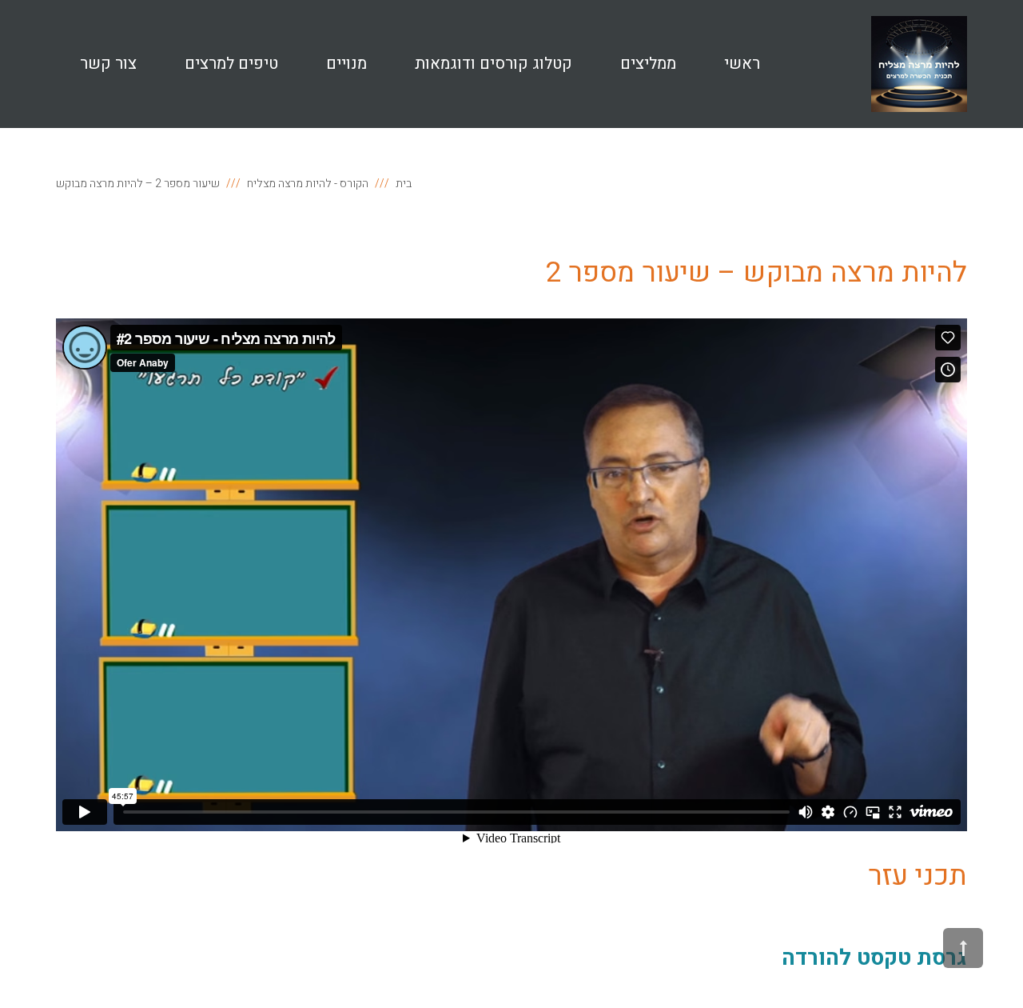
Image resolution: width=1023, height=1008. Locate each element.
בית (404, 183)
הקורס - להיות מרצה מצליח (307, 183)
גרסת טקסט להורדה (874, 958)
